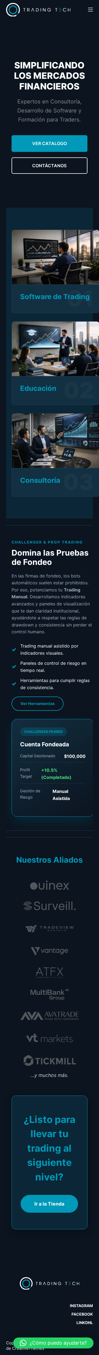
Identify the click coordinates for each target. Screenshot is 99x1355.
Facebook (82, 1314)
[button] (53, 1342)
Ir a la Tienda (49, 1204)
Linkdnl (84, 1322)
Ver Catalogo (49, 143)
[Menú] (90, 9)
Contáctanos (49, 165)
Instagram (81, 1305)
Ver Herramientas (37, 703)
